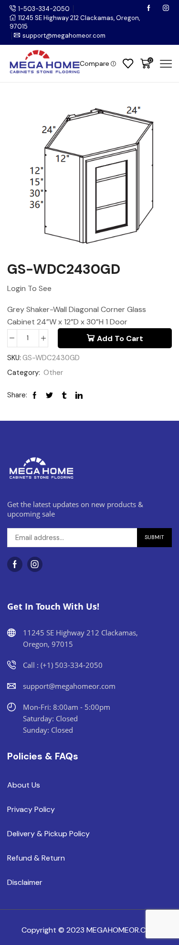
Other (53, 372)
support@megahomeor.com (63, 35)
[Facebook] (149, 9)
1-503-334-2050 (44, 9)
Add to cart (120, 338)
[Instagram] (166, 9)
